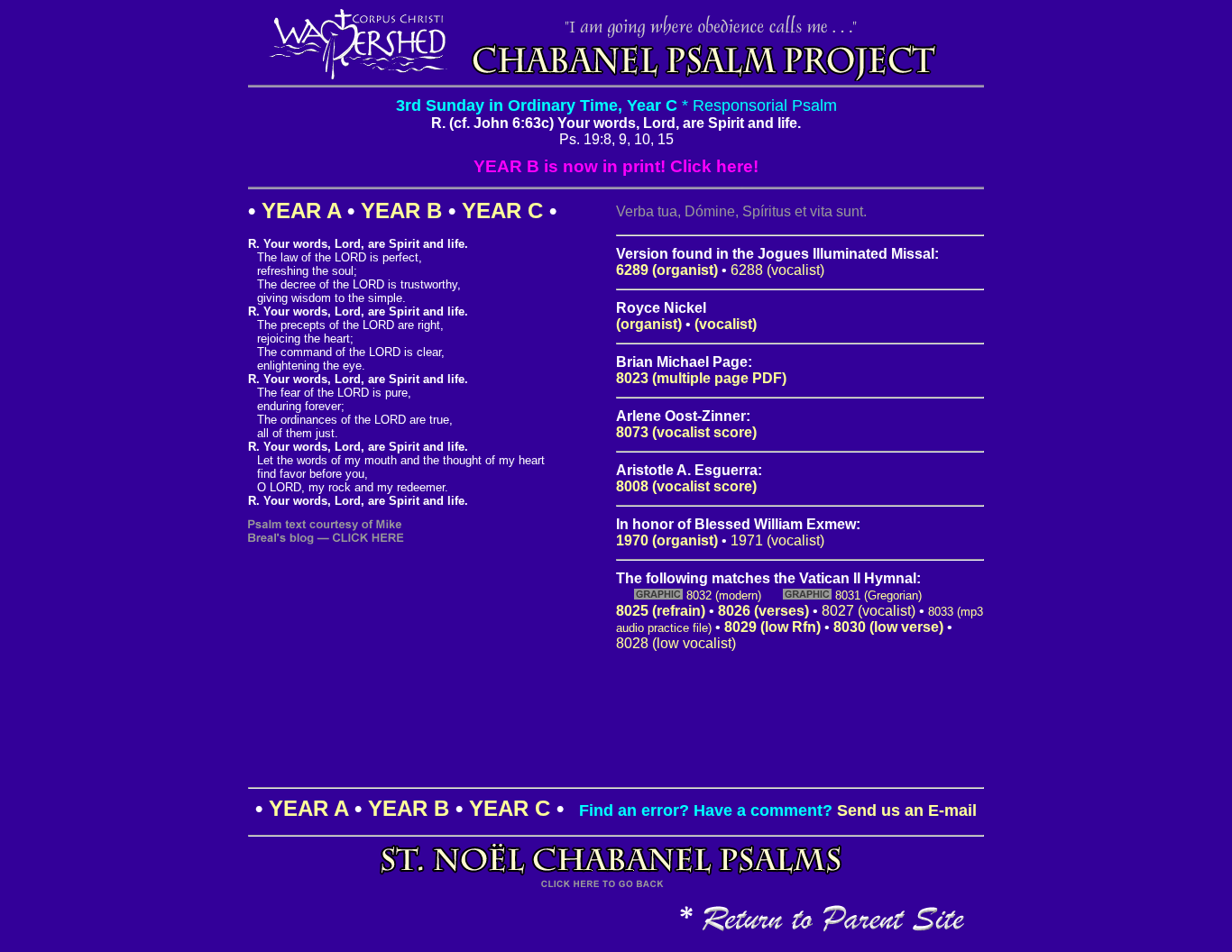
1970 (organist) (667, 540)
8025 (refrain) (660, 610)
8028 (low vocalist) (676, 643)
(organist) (649, 324)
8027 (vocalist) (868, 610)
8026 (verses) (763, 610)
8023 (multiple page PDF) (701, 378)
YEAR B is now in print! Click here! (616, 166)
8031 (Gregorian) (878, 595)
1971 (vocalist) (777, 540)
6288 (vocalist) (777, 270)
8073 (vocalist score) (686, 432)
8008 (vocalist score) (686, 486)
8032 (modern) (723, 595)
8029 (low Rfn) (772, 627)
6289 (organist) (667, 270)
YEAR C (502, 210)
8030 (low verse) (888, 627)
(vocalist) (725, 324)
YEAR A (301, 210)
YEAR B (401, 210)
